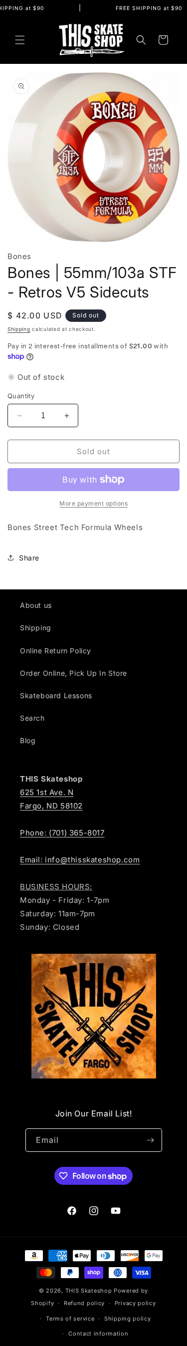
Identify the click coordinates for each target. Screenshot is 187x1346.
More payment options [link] (93, 503)
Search (32, 718)
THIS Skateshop (88, 1290)
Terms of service (70, 1318)
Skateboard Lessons (56, 695)
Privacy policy (135, 1303)
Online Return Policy (55, 650)
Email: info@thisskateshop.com (80, 859)
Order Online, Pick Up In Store (73, 673)
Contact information (98, 1333)
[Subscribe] (151, 1140)
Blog (27, 740)
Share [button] (29, 557)
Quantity (20, 396)
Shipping (18, 329)
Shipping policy (127, 1318)
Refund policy (84, 1303)
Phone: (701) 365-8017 (62, 832)
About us (36, 605)
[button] (20, 40)
